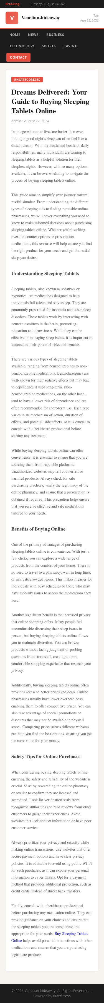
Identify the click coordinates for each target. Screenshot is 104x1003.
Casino (71, 46)
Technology (21, 46)
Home (14, 34)
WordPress (62, 996)
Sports (49, 46)
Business (55, 34)
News (33, 34)
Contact (18, 57)
